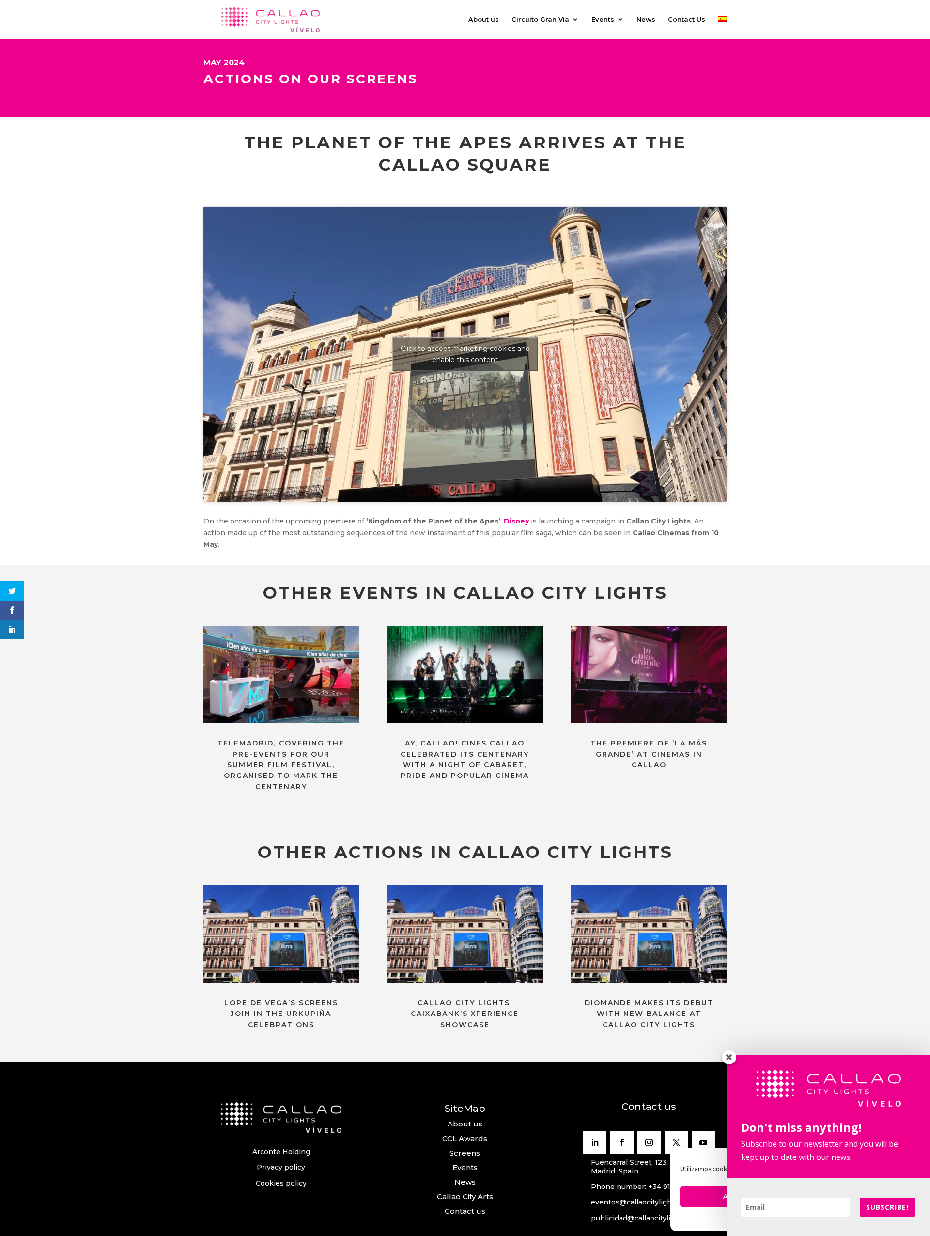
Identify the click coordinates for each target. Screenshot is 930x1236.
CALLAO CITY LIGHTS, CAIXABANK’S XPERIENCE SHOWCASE (465, 1013)
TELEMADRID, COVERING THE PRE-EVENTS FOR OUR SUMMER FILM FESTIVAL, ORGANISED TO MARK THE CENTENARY (280, 765)
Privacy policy (281, 1167)
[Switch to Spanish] (722, 27)
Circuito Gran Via (540, 19)
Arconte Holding (281, 1151)
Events (602, 19)
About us (483, 19)
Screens (465, 1152)
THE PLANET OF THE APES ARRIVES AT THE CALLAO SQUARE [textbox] (465, 153)
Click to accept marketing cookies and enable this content (465, 354)
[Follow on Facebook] (622, 1142)
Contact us (465, 1211)
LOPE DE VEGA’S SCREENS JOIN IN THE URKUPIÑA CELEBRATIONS (281, 1013)
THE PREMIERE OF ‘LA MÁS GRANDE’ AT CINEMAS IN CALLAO (648, 754)
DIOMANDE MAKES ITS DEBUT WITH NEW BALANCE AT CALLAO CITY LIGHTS (649, 1013)
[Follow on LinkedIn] (594, 1142)
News (645, 19)
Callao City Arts (465, 1196)
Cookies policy (281, 1183)
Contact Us (686, 19)
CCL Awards (464, 1138)
